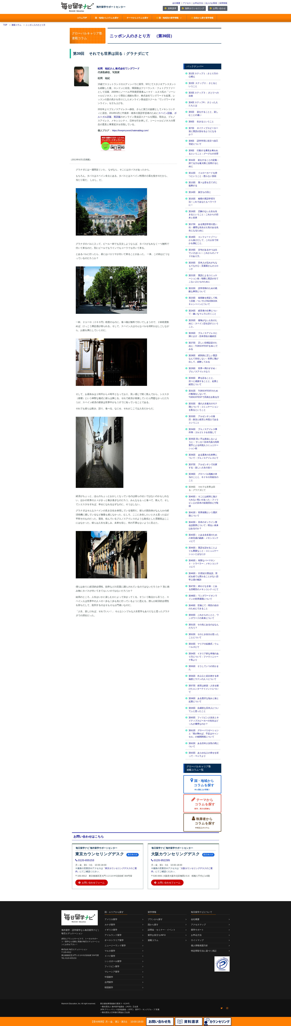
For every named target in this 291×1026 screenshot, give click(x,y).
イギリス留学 (111, 930)
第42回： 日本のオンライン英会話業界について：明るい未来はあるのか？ (203, 525)
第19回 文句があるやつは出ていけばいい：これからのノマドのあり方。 (203, 253)
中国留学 (109, 977)
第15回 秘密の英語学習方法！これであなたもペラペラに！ (202, 201)
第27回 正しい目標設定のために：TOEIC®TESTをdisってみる (203, 345)
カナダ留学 (110, 924)
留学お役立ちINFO (157, 935)
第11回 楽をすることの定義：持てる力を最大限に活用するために (204, 163)
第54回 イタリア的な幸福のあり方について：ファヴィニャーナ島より (204, 656)
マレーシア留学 (112, 971)
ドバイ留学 (110, 956)
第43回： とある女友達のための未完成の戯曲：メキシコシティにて (203, 538)
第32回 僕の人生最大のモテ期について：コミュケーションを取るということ (203, 406)
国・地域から (204, 784)
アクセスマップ (198, 924)
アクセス (187, 3)
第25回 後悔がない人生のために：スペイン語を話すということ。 (203, 323)
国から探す (153, 924)
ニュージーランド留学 (115, 945)
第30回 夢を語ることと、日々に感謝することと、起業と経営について (203, 381)
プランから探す (155, 919)
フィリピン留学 (112, 966)
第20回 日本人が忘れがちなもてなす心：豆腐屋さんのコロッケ (203, 265)
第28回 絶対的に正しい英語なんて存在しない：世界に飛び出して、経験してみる (203, 358)
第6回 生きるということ (201, 121)
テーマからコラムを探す (137, 18)
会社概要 (176, 3)
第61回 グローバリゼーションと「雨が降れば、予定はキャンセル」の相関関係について (204, 733)
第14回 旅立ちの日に (200, 192)
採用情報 (223, 3)
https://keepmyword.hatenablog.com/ (130, 130)
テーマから (204, 804)
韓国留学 (109, 987)
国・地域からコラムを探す (107, 18)
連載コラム (153, 940)
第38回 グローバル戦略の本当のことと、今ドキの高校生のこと (203, 477)
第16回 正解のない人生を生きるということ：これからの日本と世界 (203, 214)
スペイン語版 (165, 113)
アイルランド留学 (113, 935)
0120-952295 (162, 860)
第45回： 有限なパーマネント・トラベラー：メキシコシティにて (203, 563)
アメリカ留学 (111, 919)
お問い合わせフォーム (93, 882)
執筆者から (205, 823)
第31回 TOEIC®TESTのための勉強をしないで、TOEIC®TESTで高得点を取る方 (204, 393)
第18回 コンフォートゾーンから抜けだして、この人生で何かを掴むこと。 (203, 240)
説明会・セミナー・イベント (161, 930)
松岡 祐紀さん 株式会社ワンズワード (119, 68)
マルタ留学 (110, 951)
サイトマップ (197, 940)
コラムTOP (82, 18)
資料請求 (171, 8)
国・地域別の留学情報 (169, 18)
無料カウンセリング (194, 8)
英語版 (117, 116)
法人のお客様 (211, 3)
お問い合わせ (219, 8)
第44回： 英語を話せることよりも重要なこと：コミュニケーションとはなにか (203, 550)
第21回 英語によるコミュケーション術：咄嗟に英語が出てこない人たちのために (203, 278)
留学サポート (197, 930)
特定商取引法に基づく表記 (203, 951)
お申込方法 (198, 3)
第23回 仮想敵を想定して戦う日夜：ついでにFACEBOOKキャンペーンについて (203, 301)
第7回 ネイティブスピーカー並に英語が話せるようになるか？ (203, 131)
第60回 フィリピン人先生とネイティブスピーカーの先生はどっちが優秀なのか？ (204, 720)
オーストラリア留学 (114, 940)
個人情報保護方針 (199, 945)
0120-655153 (86, 860)
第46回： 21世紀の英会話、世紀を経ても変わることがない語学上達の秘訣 (203, 576)
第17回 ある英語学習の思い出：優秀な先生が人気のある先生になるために (203, 227)
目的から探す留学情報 (203, 18)
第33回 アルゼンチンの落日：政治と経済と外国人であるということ (203, 419)
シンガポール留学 (113, 961)
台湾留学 (109, 982)
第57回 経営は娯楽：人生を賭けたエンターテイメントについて (204, 688)
